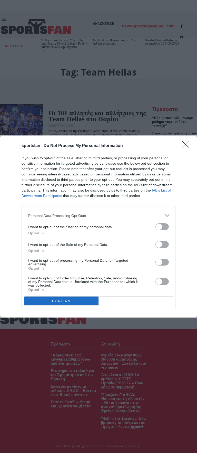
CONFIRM (61, 301)
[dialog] (98, 226)
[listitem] (98, 215)
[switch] (162, 226)
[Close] (187, 146)
